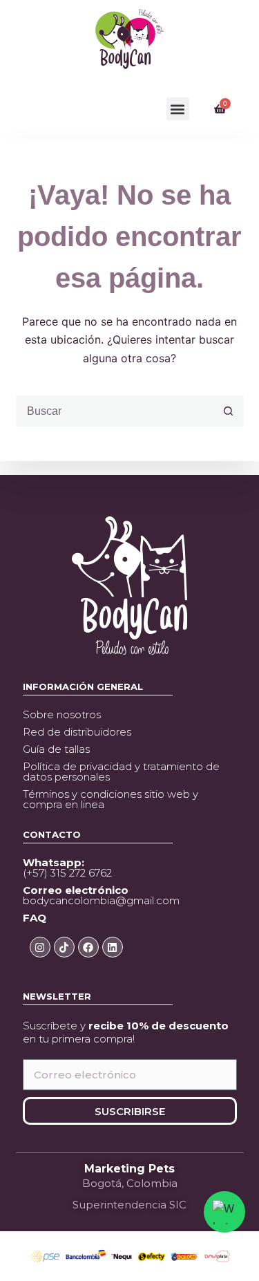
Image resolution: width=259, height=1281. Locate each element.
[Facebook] (88, 947)
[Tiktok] (64, 947)
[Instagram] (40, 947)
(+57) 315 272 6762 (67, 867)
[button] (177, 108)
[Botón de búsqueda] (228, 411)
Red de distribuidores (77, 731)
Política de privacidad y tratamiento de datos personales (121, 771)
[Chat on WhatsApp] (224, 1212)
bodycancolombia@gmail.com (101, 895)
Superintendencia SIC (129, 1204)
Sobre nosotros (62, 714)
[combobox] (115, 411)
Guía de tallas (56, 749)
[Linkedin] (112, 947)
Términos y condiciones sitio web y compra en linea (110, 799)
